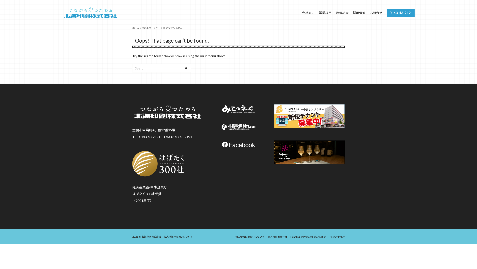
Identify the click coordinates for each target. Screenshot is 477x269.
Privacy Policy (337, 236)
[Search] (186, 68)
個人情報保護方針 (277, 236)
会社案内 (308, 13)
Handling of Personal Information (308, 236)
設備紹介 (342, 13)
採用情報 (359, 13)
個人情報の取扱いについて (178, 236)
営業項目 (325, 13)
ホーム (136, 27)
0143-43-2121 (401, 13)
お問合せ (376, 13)
